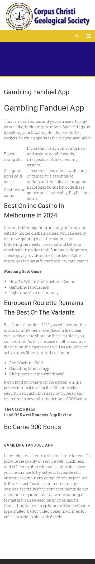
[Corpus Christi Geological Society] (47, 16)
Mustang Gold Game (22, 271)
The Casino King (19, 409)
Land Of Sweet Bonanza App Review (38, 414)
